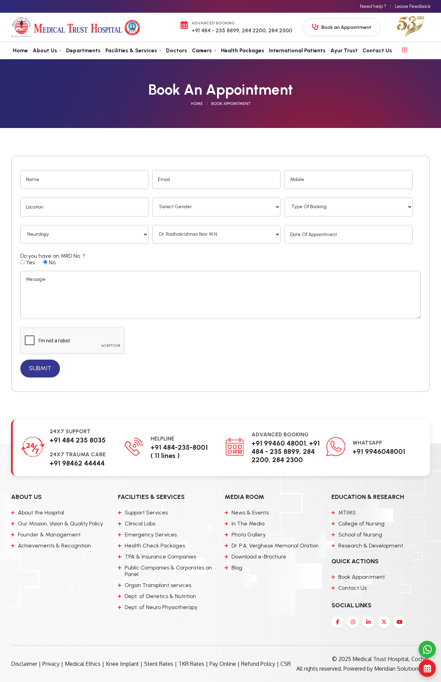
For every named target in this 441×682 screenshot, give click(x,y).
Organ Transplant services (158, 585)
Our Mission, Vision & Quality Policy (60, 523)
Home (20, 50)
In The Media (248, 523)
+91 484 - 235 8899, (216, 30)
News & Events (250, 512)
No (51, 262)
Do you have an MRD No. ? (52, 256)
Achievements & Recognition (54, 545)
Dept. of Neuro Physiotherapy (161, 607)
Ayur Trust (344, 50)
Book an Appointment (346, 27)
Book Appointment (230, 103)
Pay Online (222, 663)
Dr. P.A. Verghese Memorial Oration (275, 545)
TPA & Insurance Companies (160, 556)
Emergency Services (151, 534)
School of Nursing (360, 534)
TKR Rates (191, 663)
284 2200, (253, 30)
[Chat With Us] (427, 649)
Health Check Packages (155, 545)
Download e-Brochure (259, 556)
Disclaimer (24, 663)
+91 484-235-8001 (179, 447)
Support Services (146, 512)
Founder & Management (49, 534)
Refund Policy (258, 663)
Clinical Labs (140, 523)
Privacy (51, 663)
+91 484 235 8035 (78, 440)
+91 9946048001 (378, 451)
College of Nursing (361, 523)
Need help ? (373, 6)
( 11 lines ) (165, 455)
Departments (83, 50)
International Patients (297, 50)
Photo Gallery (249, 534)
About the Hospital (41, 512)
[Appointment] (427, 668)
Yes (30, 262)
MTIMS (347, 512)
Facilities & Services (131, 50)
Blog (237, 567)
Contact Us (377, 50)
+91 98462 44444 (77, 463)
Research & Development (370, 545)
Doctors (176, 50)
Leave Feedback (413, 6)
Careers (202, 50)
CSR (285, 663)
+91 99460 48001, (280, 443)
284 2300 (279, 30)
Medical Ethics (83, 663)
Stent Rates (158, 663)
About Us (45, 50)
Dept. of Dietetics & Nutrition (160, 596)
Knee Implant (122, 663)
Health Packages (242, 50)
